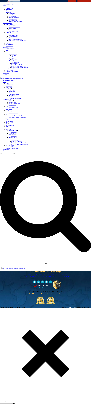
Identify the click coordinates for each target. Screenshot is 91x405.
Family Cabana (12, 28)
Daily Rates (8, 43)
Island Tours (11, 58)
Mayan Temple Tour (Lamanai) (18, 66)
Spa (6, 51)
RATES (42, 276)
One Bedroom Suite (13, 35)
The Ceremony (12, 16)
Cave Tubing (14, 63)
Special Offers (9, 44)
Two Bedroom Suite (13, 36)
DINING (54, 276)
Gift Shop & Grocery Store (12, 71)
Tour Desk (8, 52)
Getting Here (6, 73)
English (11, 1)
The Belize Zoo (15, 62)
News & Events (9, 10)
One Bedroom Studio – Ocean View (17, 40)
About (4, 5)
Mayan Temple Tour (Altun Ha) (18, 64)
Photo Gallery (9, 9)
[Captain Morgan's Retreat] (11, 78)
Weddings (8, 12)
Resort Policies (9, 46)
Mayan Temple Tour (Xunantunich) (19, 67)
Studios (7, 37)
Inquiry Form (12, 13)
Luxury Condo (9, 32)
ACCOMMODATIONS (34, 276)
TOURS (59, 276)
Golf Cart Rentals (10, 69)
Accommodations (7, 23)
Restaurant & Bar (10, 48)
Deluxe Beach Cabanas (14, 27)
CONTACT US (66, 276)
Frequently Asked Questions (15, 21)
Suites (7, 33)
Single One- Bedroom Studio (15, 39)
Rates (4, 42)
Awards (7, 6)
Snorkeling (14, 55)
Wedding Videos (13, 20)
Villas (7, 29)
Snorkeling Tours (13, 54)
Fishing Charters (12, 56)
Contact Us (5, 74)
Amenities (5, 47)
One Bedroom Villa (13, 31)
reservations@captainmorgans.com (57, 274)
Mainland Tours (12, 60)
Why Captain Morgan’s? (9, 4)
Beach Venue (12, 14)
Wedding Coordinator (14, 17)
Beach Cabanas (9, 24)
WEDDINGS (48, 276)
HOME (25, 276)
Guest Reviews (9, 8)
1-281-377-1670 (63, 0)
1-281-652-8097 (55, 0)
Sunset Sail (13, 59)
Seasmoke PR (72, 307)
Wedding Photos (13, 19)
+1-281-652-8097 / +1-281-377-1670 (36, 274)
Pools (7, 50)
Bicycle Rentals (9, 70)
